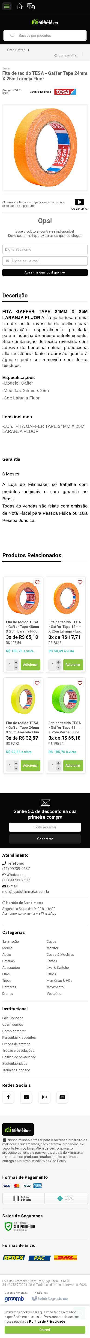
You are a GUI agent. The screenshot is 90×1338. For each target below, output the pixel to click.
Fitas (6, 974)
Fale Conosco (13, 1018)
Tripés (7, 981)
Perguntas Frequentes (19, 1037)
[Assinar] (45, 839)
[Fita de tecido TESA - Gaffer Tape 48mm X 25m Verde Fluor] (65, 725)
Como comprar (14, 1031)
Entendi (45, 1330)
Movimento (55, 987)
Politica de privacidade (19, 1057)
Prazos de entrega (16, 1044)
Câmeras (9, 987)
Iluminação (10, 941)
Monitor (52, 948)
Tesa (6, 68)
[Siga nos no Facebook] (8, 1097)
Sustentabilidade (14, 1063)
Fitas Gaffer (16, 50)
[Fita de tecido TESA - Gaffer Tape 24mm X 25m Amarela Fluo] (23, 725)
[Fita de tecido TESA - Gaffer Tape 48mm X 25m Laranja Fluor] (23, 624)
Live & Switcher (58, 968)
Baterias (8, 961)
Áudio (6, 954)
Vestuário (54, 994)
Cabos (52, 941)
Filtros (51, 974)
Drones (7, 994)
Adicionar (30, 664)
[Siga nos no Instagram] (44, 1097)
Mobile (7, 948)
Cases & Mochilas (60, 954)
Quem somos (12, 1024)
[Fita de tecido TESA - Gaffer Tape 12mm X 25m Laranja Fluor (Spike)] (65, 624)
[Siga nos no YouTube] (26, 1097)
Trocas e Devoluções (18, 1050)
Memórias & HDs (59, 981)
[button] (79, 204)
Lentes (52, 961)
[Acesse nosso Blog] (62, 1097)
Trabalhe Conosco (16, 1070)
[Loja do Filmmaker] (45, 21)
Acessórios (11, 968)
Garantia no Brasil (40, 91)
